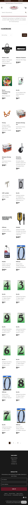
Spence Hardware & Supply (15, 501)
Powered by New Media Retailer (13, 502)
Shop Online (14, 458)
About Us (14, 459)
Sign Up (14, 489)
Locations (14, 461)
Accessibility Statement (18, 495)
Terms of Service (7, 495)
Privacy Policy (12, 493)
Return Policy (19, 493)
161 (18, 443)
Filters (24, 35)
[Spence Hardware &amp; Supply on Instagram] (25, 497)
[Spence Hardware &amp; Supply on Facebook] (23, 497)
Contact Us (14, 463)
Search (6, 493)
